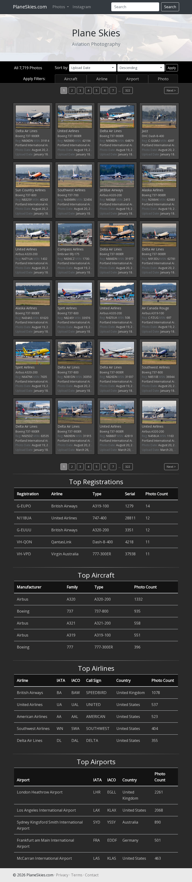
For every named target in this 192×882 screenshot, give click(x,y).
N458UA (153, 436)
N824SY (69, 318)
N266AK (153, 200)
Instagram (82, 6)
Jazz (145, 131)
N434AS (27, 318)
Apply (172, 67)
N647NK (27, 377)
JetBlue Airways (111, 190)
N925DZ (27, 436)
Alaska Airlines (152, 190)
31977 (129, 259)
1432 (44, 259)
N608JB (111, 200)
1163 (170, 436)
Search (170, 6)
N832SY (27, 200)
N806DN (27, 141)
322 (127, 90)
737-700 (73, 195)
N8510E (153, 377)
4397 (171, 141)
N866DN (111, 259)
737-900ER (32, 136)
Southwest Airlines (71, 190)
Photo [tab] (163, 78)
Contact (92, 875)
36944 (170, 377)
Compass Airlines (71, 249)
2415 (127, 200)
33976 (86, 318)
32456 (88, 200)
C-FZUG (153, 318)
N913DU (153, 259)
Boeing (20, 136)
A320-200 (115, 195)
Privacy (62, 875)
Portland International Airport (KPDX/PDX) (42, 145)
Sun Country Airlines (30, 190)
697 (168, 318)
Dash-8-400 (156, 136)
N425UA (111, 318)
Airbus (104, 195)
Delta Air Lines (26, 131)
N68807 (111, 436)
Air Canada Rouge (155, 308)
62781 (171, 259)
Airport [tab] (132, 78)
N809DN (69, 436)
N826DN (111, 377)
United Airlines (68, 131)
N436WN (70, 200)
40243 (44, 200)
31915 (87, 436)
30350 (87, 377)
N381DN (69, 377)
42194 (86, 141)
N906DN (111, 141)
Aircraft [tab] (70, 78)
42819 (128, 436)
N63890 (69, 141)
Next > (171, 90)
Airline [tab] (101, 78)
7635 (44, 377)
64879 (129, 141)
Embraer (63, 254)
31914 (45, 141)
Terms (76, 875)
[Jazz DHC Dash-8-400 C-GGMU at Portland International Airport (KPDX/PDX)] (159, 117)
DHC (145, 136)
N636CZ (69, 259)
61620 (44, 318)
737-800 (31, 195)
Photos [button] (59, 6)
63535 (45, 436)
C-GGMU (154, 141)
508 (127, 318)
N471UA (27, 259)
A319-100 (157, 313)
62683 (171, 200)
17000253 (89, 259)
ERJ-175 (74, 254)
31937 (129, 377)
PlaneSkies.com (30, 7)
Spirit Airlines (67, 308)
